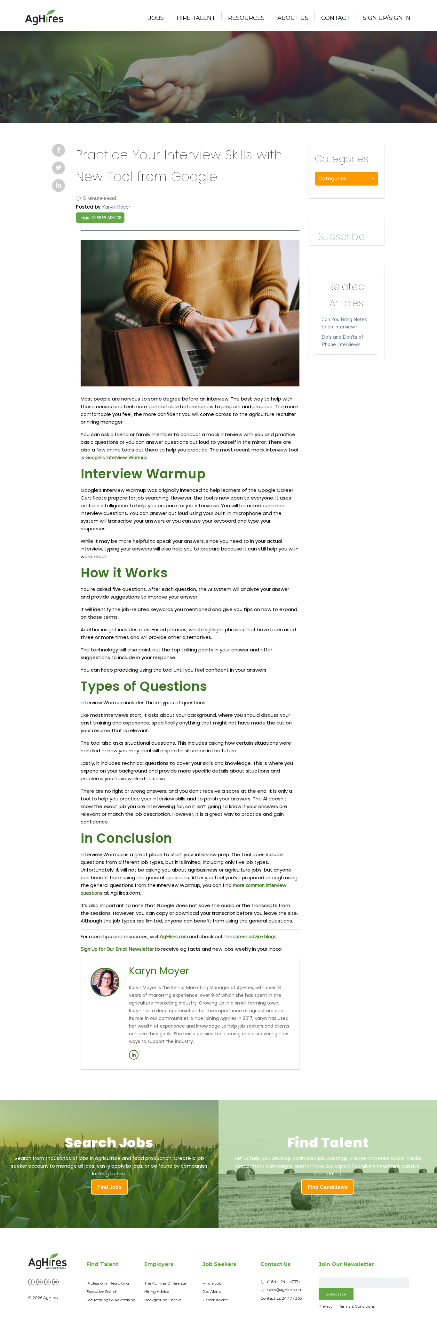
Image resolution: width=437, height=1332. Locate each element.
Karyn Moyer (116, 207)
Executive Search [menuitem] (101, 1291)
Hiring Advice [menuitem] (156, 1291)
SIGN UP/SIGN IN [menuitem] (386, 17)
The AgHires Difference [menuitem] (165, 1283)
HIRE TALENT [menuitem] (196, 17)
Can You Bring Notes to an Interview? (344, 323)
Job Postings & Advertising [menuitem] (111, 1299)
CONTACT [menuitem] (335, 17)
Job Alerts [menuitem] (212, 1291)
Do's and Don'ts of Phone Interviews (342, 340)
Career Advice (106, 217)
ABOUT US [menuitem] (292, 17)
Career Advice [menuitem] (215, 1299)
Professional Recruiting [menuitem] (107, 1283)
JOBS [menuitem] (156, 17)
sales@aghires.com (285, 1289)
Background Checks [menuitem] (162, 1299)
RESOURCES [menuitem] (246, 17)
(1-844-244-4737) (283, 1281)
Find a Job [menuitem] (212, 1283)
